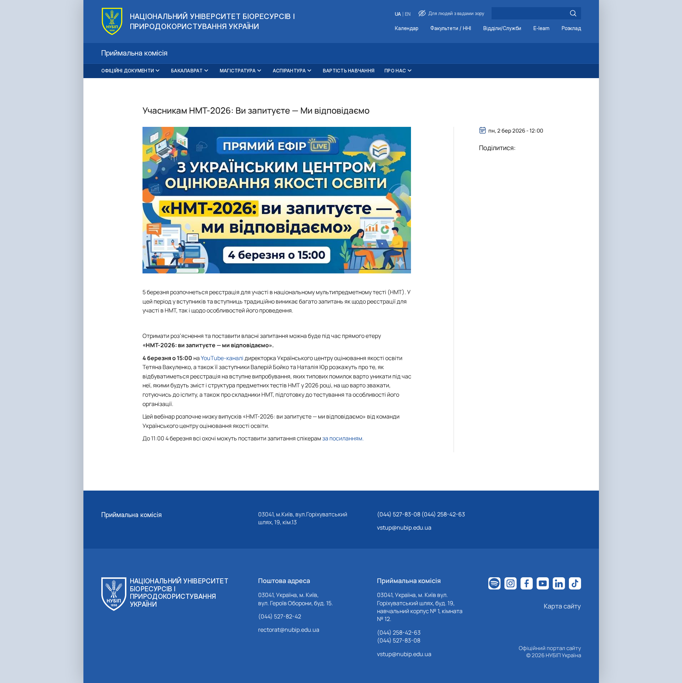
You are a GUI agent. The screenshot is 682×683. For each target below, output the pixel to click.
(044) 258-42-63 (399, 632)
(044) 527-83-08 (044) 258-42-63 (421, 514)
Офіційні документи (127, 70)
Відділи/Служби (502, 28)
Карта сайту (562, 606)
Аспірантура (289, 70)
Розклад (571, 28)
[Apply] (573, 13)
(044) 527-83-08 (398, 640)
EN (408, 14)
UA (398, 14)
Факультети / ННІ (450, 28)
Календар (406, 28)
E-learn (541, 28)
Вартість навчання (348, 70)
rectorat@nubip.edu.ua (288, 630)
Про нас (395, 70)
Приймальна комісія (131, 515)
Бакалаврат (187, 70)
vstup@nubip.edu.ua (404, 527)
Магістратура (238, 70)
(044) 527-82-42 (279, 616)
